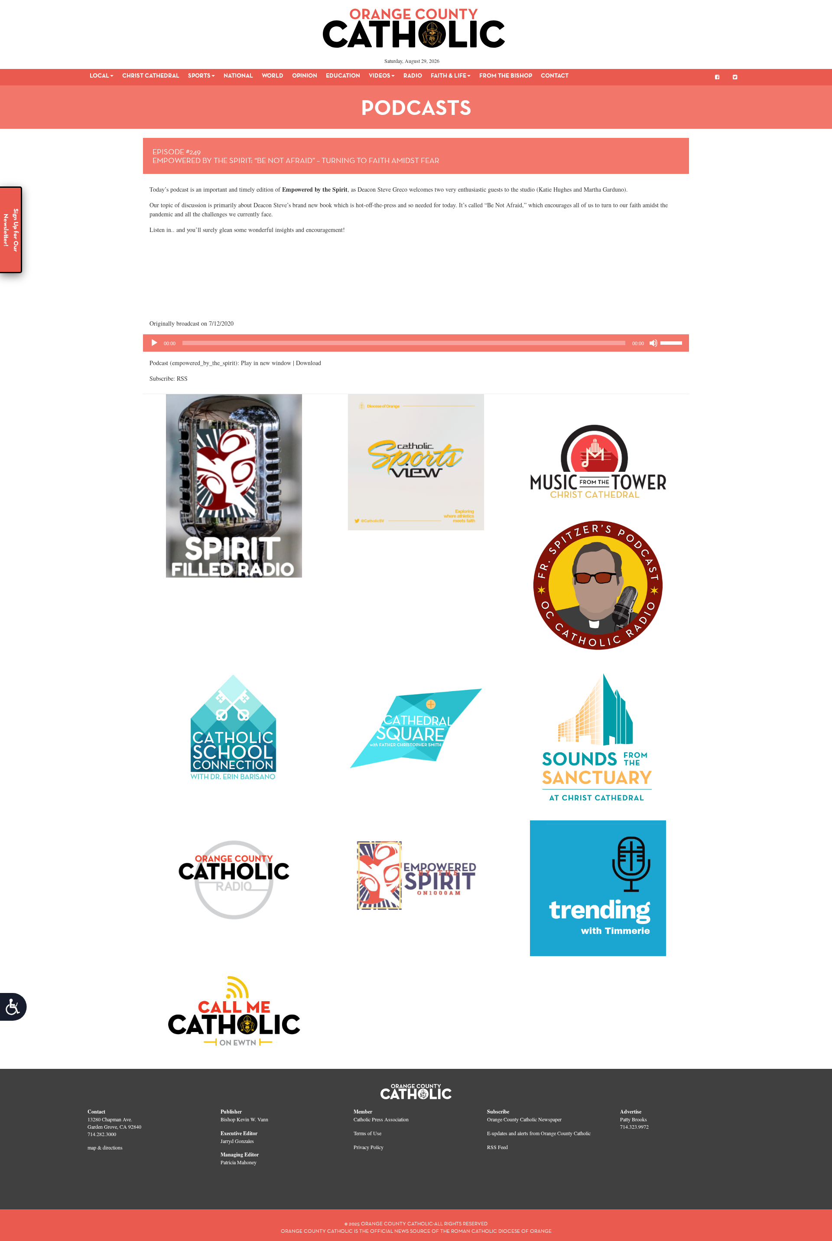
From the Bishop (505, 75)
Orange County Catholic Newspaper (524, 1119)
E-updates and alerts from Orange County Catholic (539, 1133)
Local (99, 75)
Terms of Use (367, 1133)
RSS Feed (497, 1146)
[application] (416, 343)
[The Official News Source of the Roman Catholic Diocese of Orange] (414, 25)
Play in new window (266, 363)
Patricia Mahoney (239, 1162)
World (272, 75)
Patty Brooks (633, 1119)
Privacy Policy (369, 1146)
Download (308, 363)
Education (343, 75)
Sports (199, 75)
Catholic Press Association (381, 1119)
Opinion (304, 75)
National (238, 75)
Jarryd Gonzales (237, 1140)
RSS (182, 378)
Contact (555, 75)
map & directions (105, 1147)
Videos (379, 75)
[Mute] (653, 343)
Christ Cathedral (150, 75)
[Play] (154, 343)
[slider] (672, 342)
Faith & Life (448, 75)
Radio (412, 75)
